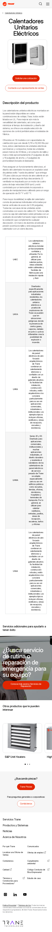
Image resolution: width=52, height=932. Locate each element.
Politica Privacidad (9, 905)
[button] (25, 764)
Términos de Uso (24, 905)
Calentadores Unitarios (13, 13)
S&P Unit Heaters (15, 756)
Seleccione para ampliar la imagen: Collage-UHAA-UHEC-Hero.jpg (27, 54)
